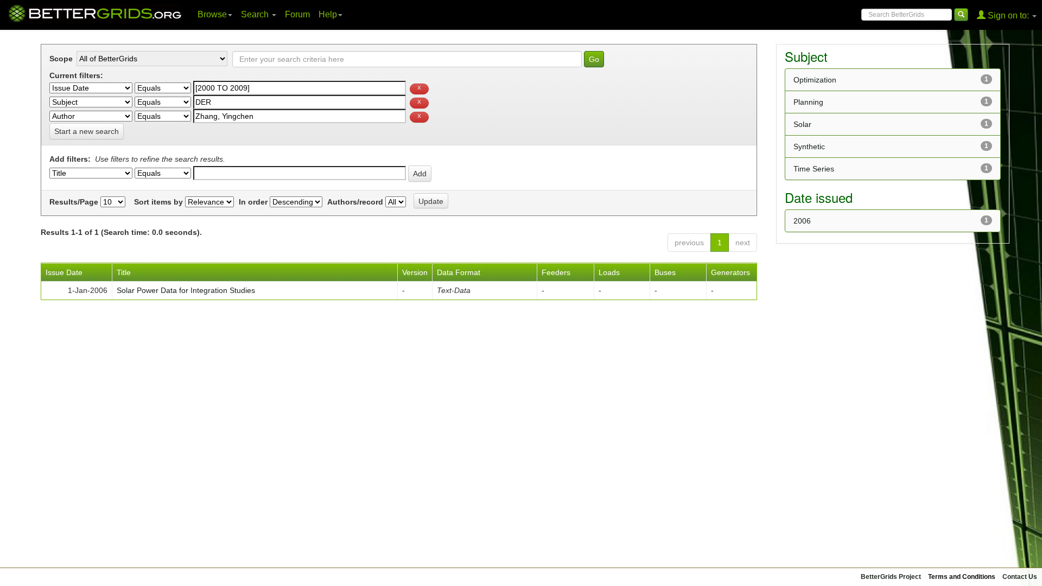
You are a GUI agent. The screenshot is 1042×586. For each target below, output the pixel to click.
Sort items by (158, 202)
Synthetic (809, 146)
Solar (802, 124)
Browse (212, 14)
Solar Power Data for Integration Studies (186, 290)
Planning (808, 102)
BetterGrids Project (891, 577)
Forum (297, 14)
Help (328, 14)
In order (253, 202)
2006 (802, 220)
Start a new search (86, 131)
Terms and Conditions (961, 577)
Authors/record (355, 202)
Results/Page (73, 202)
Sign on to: (1008, 15)
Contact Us (1019, 577)
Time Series (813, 168)
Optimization (814, 79)
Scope (61, 58)
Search (256, 14)
